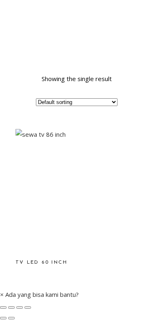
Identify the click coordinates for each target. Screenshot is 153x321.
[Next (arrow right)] (11, 318)
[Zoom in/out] (27, 307)
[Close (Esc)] (3, 307)
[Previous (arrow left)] (3, 318)
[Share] (11, 307)
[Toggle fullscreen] (19, 307)
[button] (39, 294)
